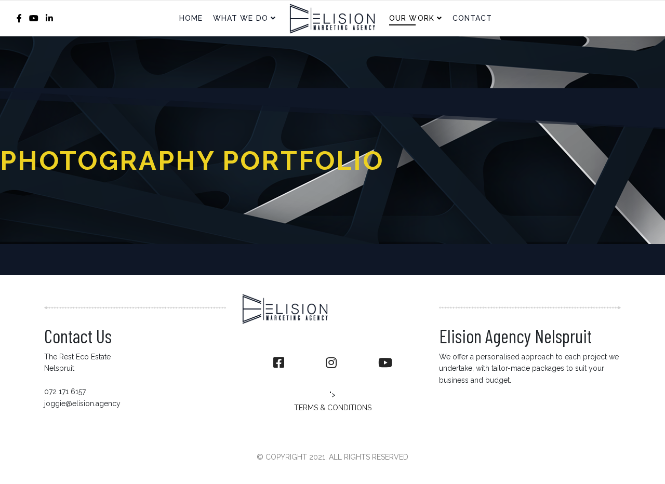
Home (191, 18)
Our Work (411, 18)
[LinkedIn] (49, 18)
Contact (473, 18)
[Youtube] (33, 18)
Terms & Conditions (332, 408)
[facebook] (19, 18)
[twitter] (331, 363)
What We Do (240, 18)
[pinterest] (385, 363)
